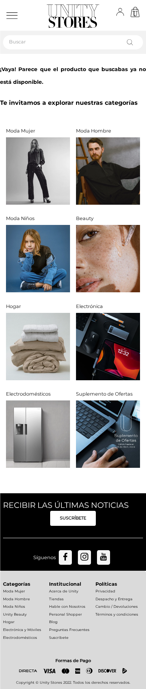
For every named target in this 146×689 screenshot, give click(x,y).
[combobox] (73, 42)
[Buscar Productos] (131, 42)
